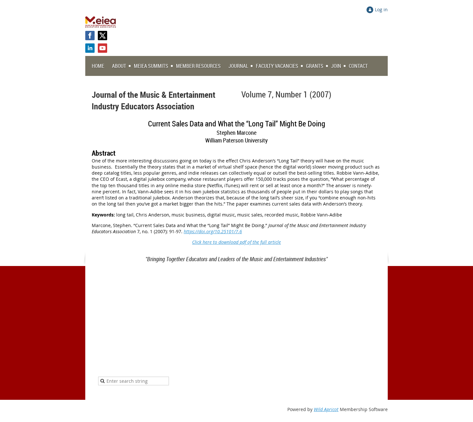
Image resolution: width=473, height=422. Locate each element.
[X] (102, 35)
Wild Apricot (326, 409)
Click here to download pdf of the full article (236, 242)
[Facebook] (90, 35)
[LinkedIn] (90, 48)
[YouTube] (102, 48)
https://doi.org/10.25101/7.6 (213, 231)
